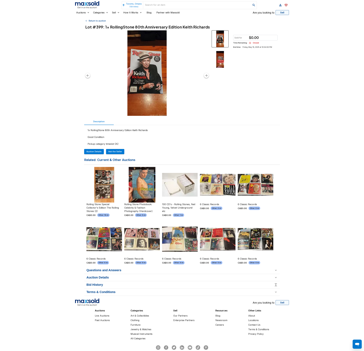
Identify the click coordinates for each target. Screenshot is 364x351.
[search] (254, 5)
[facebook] (166, 347)
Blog (149, 12)
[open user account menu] (280, 5)
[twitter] (174, 347)
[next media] (206, 75)
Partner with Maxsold (168, 12)
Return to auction (97, 21)
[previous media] (87, 75)
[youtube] (190, 347)
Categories (99, 12)
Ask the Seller (115, 151)
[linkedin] (182, 347)
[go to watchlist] (286, 5)
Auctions (81, 12)
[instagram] (158, 347)
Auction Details (94, 151)
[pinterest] (205, 347)
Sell (114, 12)
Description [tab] (99, 121)
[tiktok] (198, 347)
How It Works (130, 12)
